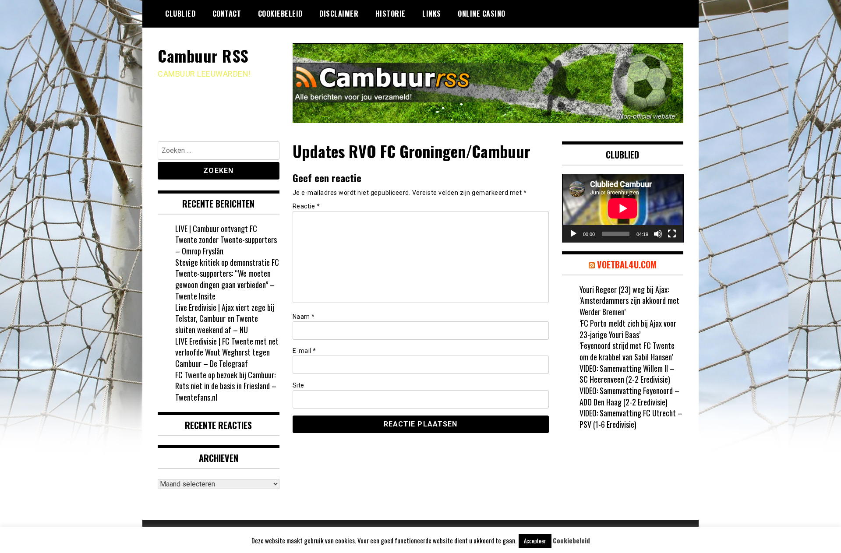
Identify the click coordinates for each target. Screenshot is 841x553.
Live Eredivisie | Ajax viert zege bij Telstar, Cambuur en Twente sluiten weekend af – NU (224, 318)
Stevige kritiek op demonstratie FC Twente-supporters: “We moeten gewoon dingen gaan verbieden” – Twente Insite (227, 279)
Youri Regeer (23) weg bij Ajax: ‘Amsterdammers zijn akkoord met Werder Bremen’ (629, 300)
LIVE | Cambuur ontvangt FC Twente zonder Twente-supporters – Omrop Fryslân (226, 240)
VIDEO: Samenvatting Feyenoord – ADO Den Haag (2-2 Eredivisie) (629, 396)
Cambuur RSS (203, 55)
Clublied (180, 13)
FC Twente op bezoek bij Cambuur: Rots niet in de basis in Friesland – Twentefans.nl (225, 386)
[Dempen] (658, 233)
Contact (226, 13)
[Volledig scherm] (672, 233)
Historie (390, 13)
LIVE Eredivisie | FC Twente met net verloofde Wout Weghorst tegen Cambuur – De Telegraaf (227, 352)
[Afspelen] (573, 233)
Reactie (306, 206)
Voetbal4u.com (627, 264)
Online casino (481, 13)
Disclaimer (338, 13)
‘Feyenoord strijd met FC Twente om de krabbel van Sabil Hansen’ (627, 351)
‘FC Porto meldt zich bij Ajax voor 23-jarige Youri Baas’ (628, 328)
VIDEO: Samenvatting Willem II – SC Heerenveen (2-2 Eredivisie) (627, 374)
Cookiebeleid (280, 13)
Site (298, 385)
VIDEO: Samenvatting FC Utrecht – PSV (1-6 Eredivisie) (631, 418)
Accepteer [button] (535, 540)
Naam (304, 316)
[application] (623, 208)
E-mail (304, 350)
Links (431, 13)
